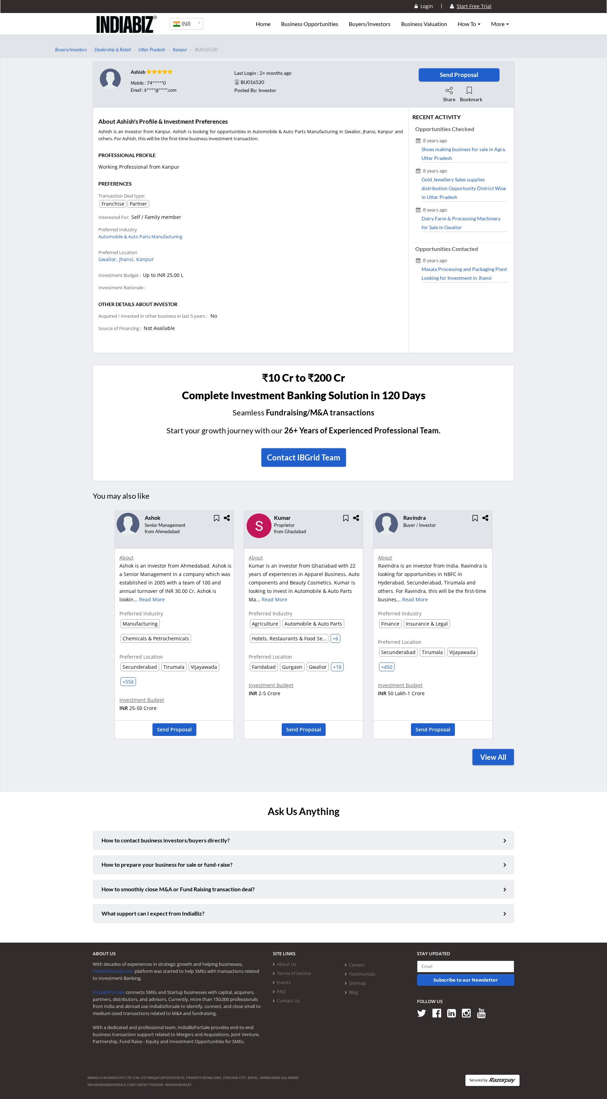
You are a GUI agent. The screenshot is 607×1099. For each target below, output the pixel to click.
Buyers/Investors (370, 24)
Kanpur (145, 259)
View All (493, 757)
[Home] (127, 30)
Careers (357, 965)
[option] (174, 627)
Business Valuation (424, 24)
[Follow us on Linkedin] (454, 1012)
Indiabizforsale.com (113, 971)
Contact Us (288, 1000)
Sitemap (357, 983)
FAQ (281, 991)
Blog (353, 992)
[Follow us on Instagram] (469, 1012)
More (498, 24)
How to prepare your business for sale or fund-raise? (167, 864)
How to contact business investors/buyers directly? (166, 840)
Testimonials (362, 974)
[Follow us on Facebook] (439, 1012)
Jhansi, (127, 259)
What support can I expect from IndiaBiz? (153, 913)
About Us (286, 964)
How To (467, 24)
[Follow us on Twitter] (424, 1012)
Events (284, 982)
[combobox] (186, 24)
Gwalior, (108, 259)
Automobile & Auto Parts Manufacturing (140, 236)
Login (425, 6)
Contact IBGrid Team (303, 457)
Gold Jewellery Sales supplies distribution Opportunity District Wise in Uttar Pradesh (464, 188)
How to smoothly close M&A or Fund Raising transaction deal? (178, 889)
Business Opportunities (309, 24)
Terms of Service (294, 973)
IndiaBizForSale (109, 992)
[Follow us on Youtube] (484, 1012)
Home (263, 24)
